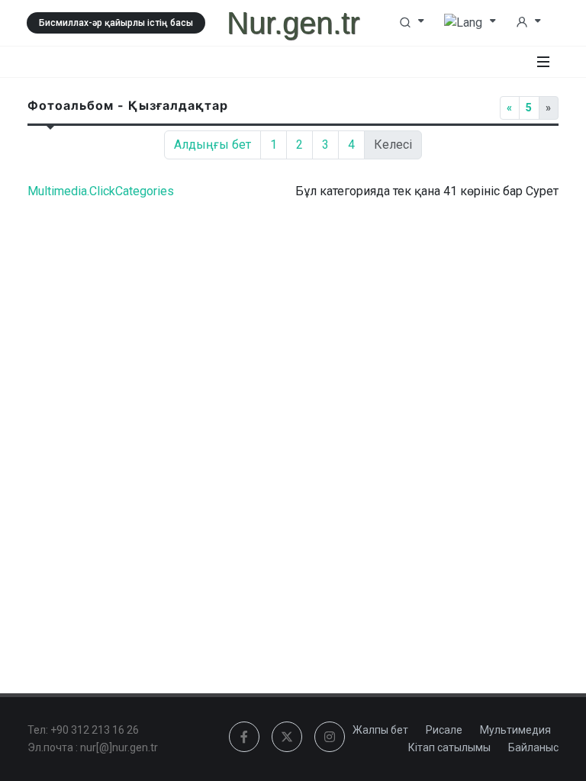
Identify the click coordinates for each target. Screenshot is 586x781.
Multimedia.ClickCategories (100, 191)
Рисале (444, 730)
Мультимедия (515, 730)
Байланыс (533, 747)
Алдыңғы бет (212, 144)
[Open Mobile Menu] (543, 62)
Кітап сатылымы (449, 747)
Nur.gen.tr (293, 23)
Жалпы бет (380, 730)
